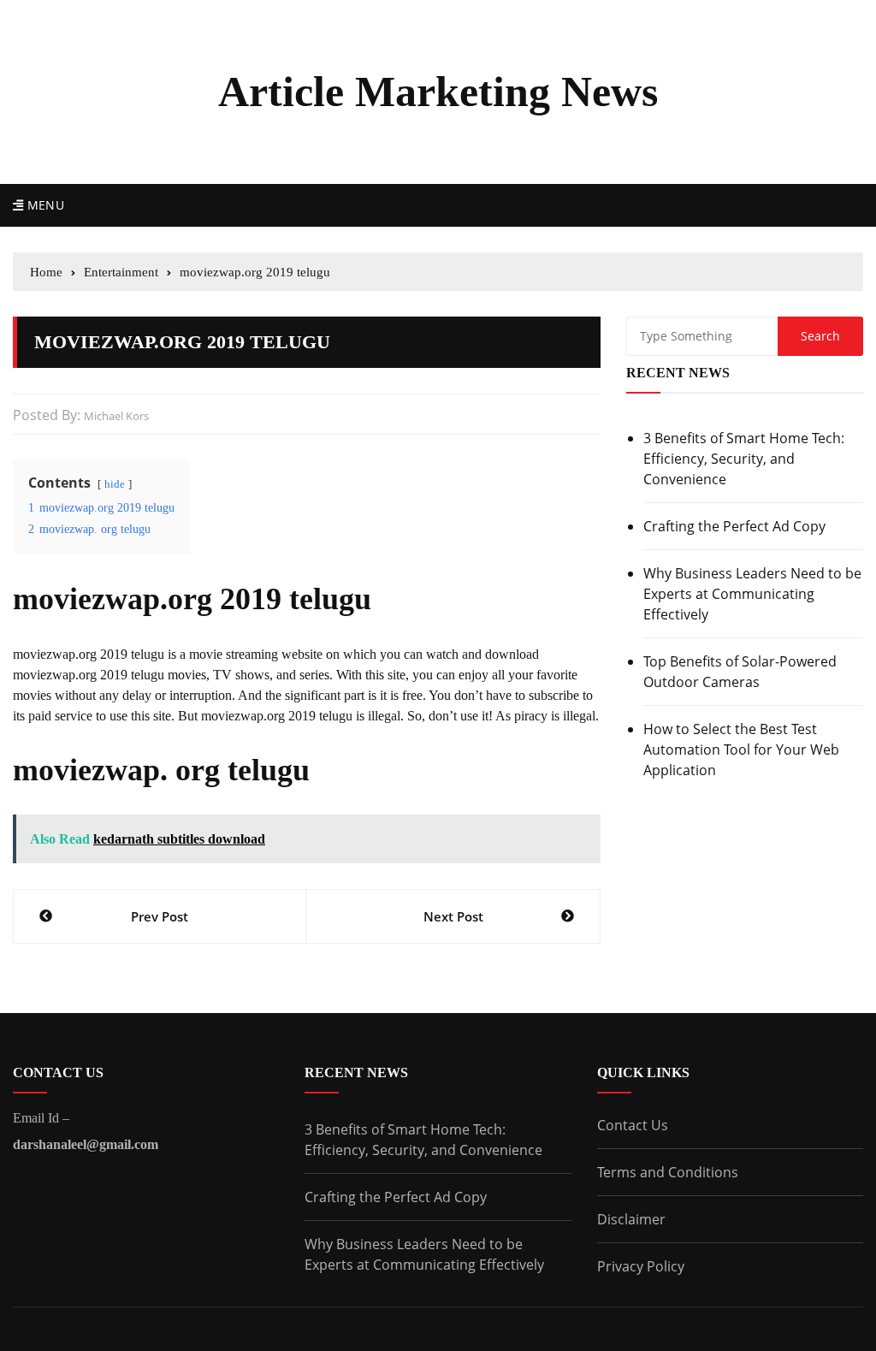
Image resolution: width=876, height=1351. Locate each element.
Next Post (453, 916)
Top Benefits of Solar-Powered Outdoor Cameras (740, 671)
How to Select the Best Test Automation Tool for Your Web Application (741, 749)
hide (114, 484)
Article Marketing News (438, 92)
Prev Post (159, 916)
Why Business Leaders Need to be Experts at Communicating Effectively (752, 594)
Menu (43, 205)
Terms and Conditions (667, 1172)
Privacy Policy (640, 1266)
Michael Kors (116, 416)
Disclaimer (631, 1219)
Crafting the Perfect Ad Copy (734, 526)
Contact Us (632, 1125)
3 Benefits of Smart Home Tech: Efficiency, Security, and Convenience (743, 459)
